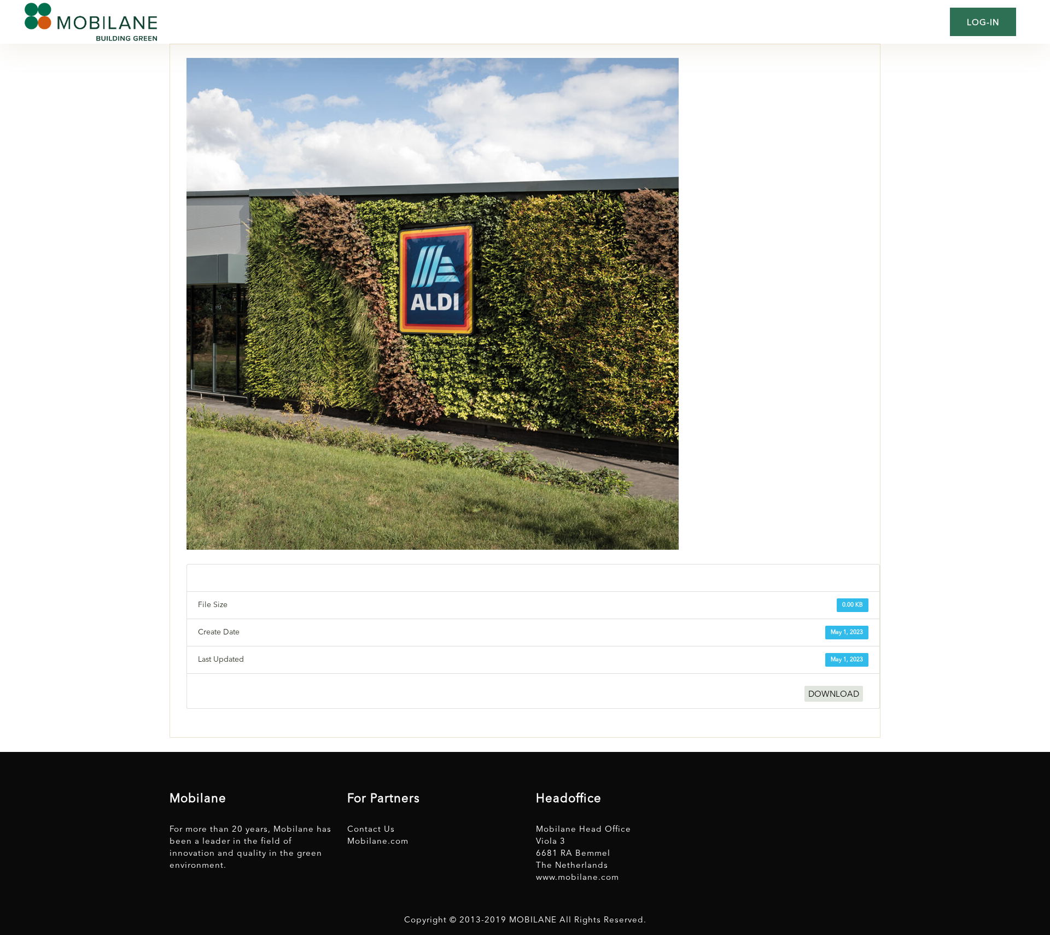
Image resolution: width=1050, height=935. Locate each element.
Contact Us (371, 830)
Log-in (983, 23)
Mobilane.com (378, 842)
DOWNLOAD (833, 695)
